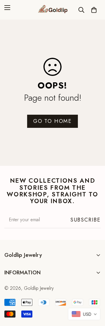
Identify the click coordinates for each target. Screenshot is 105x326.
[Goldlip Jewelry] (52, 10)
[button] (94, 10)
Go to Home (52, 121)
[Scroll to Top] (94, 295)
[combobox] (84, 314)
